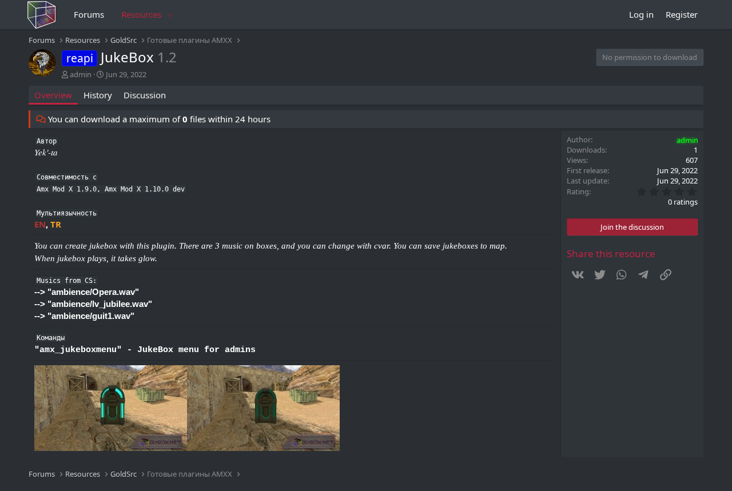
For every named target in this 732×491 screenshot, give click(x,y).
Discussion (145, 95)
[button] (170, 14)
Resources (141, 14)
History (97, 95)
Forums (89, 14)
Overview (53, 95)
